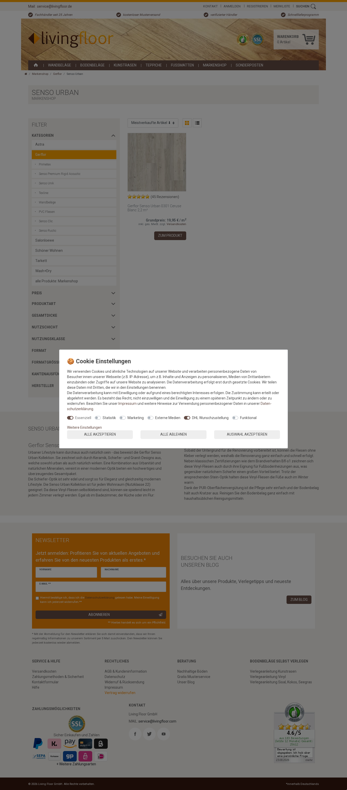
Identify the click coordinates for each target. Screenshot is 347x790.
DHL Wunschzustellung (210, 418)
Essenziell (83, 418)
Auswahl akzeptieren (247, 434)
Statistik (109, 418)
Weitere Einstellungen (84, 427)
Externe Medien (167, 418)
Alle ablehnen (173, 434)
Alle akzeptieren (100, 434)
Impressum (127, 403)
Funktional (248, 418)
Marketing (136, 418)
